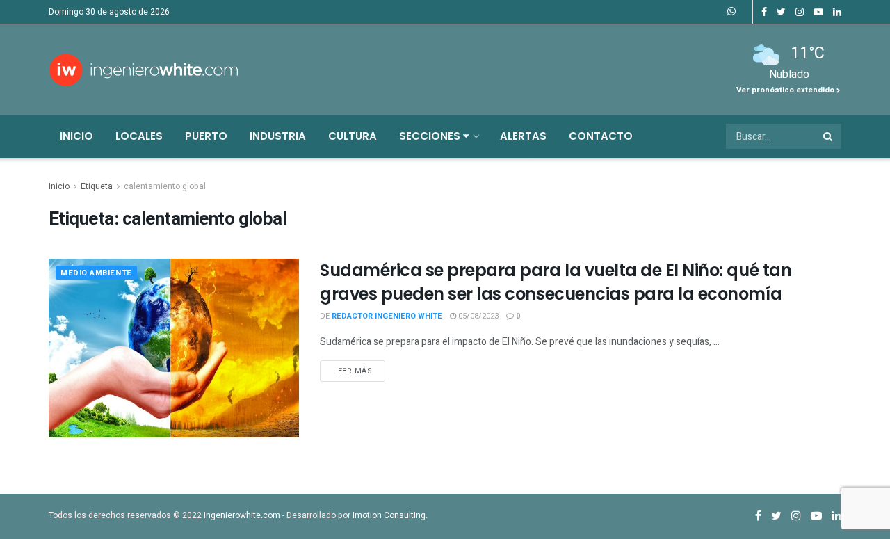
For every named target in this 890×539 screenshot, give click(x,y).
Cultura (352, 136)
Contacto (601, 136)
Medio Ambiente (96, 273)
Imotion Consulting (389, 515)
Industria (278, 136)
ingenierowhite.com (242, 515)
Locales (139, 136)
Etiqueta (97, 186)
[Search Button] (828, 136)
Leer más (352, 371)
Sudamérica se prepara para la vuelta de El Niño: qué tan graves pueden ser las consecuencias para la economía (555, 282)
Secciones (431, 136)
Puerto (206, 136)
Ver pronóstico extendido (786, 90)
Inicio (76, 136)
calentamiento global (165, 186)
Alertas (523, 136)
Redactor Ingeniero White (387, 316)
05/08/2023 (477, 316)
